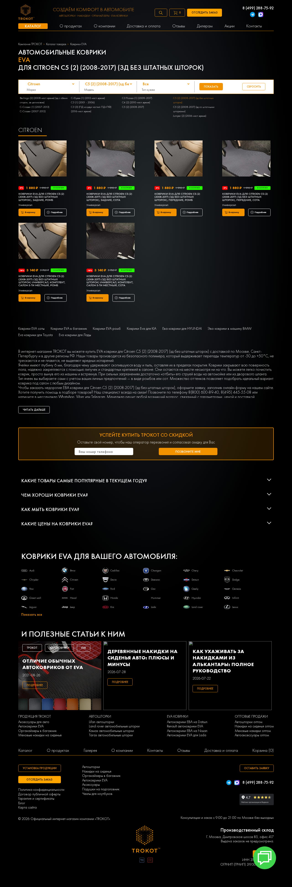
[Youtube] (150, 861)
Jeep (72, 607)
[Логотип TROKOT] (26, 12)
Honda (114, 598)
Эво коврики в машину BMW (230, 328)
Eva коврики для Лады (75, 335)
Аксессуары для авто (33, 722)
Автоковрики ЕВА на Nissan (187, 731)
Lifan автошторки (101, 722)
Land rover (197, 607)
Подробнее (57, 212)
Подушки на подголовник (100, 789)
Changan (156, 570)
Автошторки (91, 767)
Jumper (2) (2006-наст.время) (189, 116)
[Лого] (146, 839)
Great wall (35, 598)
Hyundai (196, 598)
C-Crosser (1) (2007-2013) (34, 107)
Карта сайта (27, 807)
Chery (195, 570)
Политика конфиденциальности (41, 789)
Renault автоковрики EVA (185, 726)
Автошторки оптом (248, 722)
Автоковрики (59, 648)
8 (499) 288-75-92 (258, 8)
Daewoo (155, 579)
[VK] (142, 861)
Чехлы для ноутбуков (97, 793)
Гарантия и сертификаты (36, 798)
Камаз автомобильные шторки (111, 731)
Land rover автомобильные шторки (114, 726)
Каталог (25, 750)
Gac (153, 589)
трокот (32, 648)
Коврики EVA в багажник (69, 328)
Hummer (156, 598)
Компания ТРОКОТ (30, 44)
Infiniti (235, 598)
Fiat (72, 589)
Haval (73, 598)
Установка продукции (40, 768)
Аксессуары (91, 784)
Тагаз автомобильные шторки (111, 735)
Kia (112, 607)
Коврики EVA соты (31, 328)
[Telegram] (252, 15)
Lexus (235, 607)
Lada (153, 607)
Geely (195, 589)
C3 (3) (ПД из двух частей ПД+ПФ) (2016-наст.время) (91, 109)
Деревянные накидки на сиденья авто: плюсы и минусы (142, 658)
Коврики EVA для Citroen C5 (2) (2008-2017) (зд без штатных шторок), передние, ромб (177, 197)
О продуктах (58, 750)
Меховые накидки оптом (253, 731)
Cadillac (115, 570)
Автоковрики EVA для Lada (186, 735)
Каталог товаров (56, 44)
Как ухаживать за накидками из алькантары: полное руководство (223, 661)
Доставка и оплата (221, 750)
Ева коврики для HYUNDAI (182, 328)
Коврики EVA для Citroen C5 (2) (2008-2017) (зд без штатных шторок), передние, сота (245, 197)
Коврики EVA (78, 44)
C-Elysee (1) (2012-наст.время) (88, 98)
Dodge (236, 579)
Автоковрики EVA (31, 726)
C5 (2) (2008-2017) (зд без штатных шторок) (193, 100)
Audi (31, 570)
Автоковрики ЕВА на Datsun (187, 722)
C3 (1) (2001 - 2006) (83, 102)
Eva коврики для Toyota (35, 335)
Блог (21, 803)
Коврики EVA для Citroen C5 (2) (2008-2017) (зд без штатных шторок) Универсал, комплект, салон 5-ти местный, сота (109, 281)
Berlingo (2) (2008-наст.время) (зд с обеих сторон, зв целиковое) (44, 100)
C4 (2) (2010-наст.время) (136, 102)
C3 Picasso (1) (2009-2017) (137, 98)
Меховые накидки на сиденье (40, 735)
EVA (83, 648)
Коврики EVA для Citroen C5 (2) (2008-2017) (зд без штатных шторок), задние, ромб (41, 197)
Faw (31, 589)
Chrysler (34, 579)
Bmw (72, 570)
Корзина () (263, 750)
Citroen (74, 579)
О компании (122, 750)
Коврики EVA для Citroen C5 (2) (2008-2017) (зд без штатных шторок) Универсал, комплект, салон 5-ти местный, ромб (41, 281)
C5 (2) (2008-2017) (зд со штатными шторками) (193, 109)
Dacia (113, 579)
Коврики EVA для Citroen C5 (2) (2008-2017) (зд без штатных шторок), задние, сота (109, 197)
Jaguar (33, 607)
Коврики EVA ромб (107, 328)
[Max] (260, 15)
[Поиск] (161, 13)
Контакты (155, 750)
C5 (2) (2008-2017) (133, 107)
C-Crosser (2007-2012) (33, 111)
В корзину (30, 212)
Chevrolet (237, 570)
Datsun (195, 579)
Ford (112, 589)
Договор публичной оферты (39, 794)
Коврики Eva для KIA (141, 328)
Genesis (236, 589)
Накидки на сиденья (96, 771)
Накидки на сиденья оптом (254, 726)
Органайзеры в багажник (37, 731)
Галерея (90, 750)
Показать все (31, 614)
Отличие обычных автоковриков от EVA (52, 664)
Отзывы (183, 750)
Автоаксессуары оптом (252, 735)
